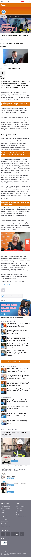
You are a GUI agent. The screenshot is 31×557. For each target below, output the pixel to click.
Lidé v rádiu (19, 510)
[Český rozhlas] (5, 1)
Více (24, 16)
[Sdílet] (4, 78)
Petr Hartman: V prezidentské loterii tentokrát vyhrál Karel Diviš (15, 203)
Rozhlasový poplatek (21, 516)
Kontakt (18, 514)
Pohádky (4, 308)
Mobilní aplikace (5, 526)
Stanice (3, 510)
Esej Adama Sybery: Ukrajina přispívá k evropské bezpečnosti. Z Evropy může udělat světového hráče (18, 390)
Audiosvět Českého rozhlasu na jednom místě (12, 317)
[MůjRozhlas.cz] (3, 46)
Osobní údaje (10, 553)
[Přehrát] (2, 73)
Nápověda (19, 508)
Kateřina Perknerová (9, 285)
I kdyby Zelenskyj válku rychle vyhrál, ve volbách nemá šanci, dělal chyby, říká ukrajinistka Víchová (18, 345)
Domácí (3, 16)
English (24, 553)
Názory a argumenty (6, 39)
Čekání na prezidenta (8, 366)
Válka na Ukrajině (5, 506)
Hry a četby (5, 304)
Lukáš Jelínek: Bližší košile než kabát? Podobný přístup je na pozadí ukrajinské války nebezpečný (15, 154)
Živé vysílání (5, 311)
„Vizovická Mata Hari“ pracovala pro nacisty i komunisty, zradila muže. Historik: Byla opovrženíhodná (18, 338)
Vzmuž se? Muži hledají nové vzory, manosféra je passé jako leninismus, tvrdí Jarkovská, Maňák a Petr (18, 377)
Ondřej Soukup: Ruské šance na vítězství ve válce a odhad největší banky (17, 422)
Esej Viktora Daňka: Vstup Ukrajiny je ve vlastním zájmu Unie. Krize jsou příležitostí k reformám (18, 383)
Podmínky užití (17, 553)
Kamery (28, 7)
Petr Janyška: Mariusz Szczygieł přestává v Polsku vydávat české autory (17, 401)
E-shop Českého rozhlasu (10, 429)
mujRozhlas (4, 300)
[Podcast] (1, 78)
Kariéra (18, 512)
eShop (3, 512)
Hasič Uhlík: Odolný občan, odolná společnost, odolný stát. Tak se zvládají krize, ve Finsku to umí (17, 370)
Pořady (17, 16)
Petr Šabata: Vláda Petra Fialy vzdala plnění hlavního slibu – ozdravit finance (14, 104)
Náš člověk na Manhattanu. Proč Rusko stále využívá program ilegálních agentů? (17, 332)
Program (15, 7)
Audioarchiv (22, 7)
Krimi (13, 304)
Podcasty (3, 524)
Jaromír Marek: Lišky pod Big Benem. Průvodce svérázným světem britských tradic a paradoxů (18, 325)
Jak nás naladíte (20, 506)
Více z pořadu (6, 398)
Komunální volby (5, 508)
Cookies (3, 553)
